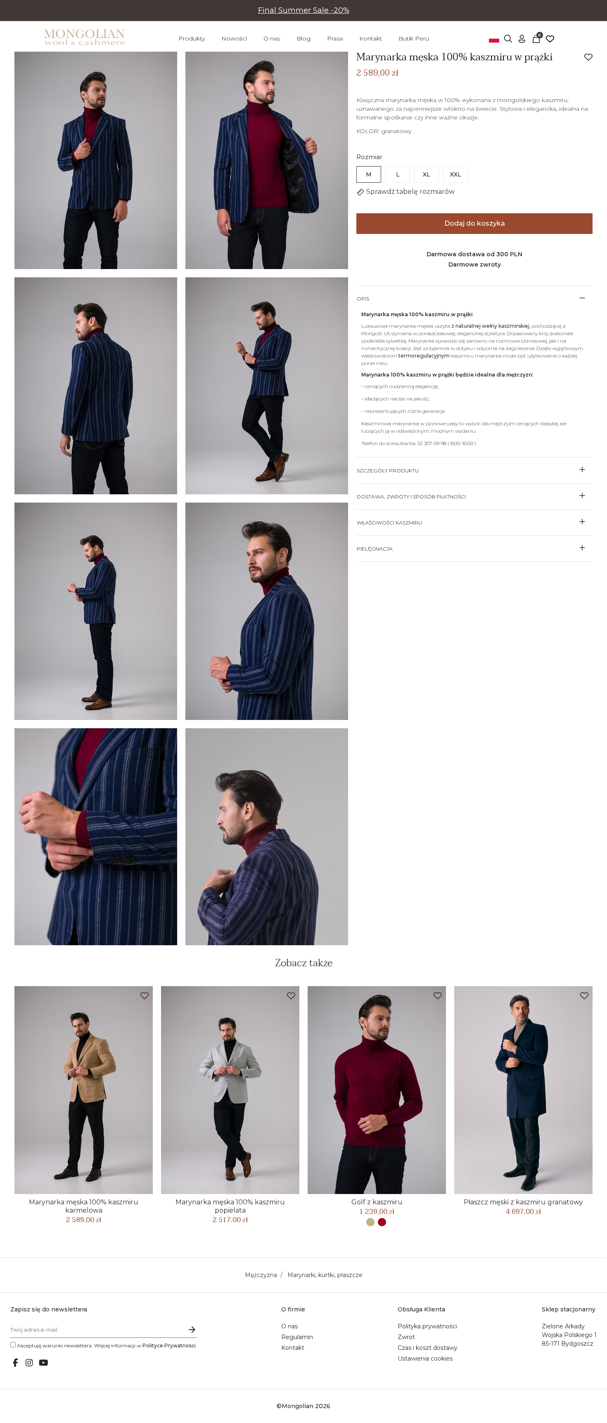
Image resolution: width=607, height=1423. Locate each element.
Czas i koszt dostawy (428, 1347)
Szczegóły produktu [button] (388, 470)
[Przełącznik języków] (494, 38)
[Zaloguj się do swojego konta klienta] (522, 38)
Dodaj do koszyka (474, 223)
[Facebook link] (15, 1363)
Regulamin (297, 1337)
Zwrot (406, 1337)
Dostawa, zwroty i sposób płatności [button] (411, 496)
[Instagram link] (29, 1363)
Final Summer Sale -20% (303, 10)
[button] (508, 38)
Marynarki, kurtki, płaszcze (325, 1275)
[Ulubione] (550, 38)
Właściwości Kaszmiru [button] (389, 523)
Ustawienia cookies (425, 1358)
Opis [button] (363, 299)
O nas (289, 1326)
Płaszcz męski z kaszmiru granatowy (523, 1202)
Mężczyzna (261, 1275)
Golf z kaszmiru (377, 1202)
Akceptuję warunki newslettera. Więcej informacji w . (106, 1345)
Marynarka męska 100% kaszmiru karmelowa (83, 1206)
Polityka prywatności (427, 1326)
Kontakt (292, 1347)
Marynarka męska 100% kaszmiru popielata (230, 1206)
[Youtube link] (43, 1363)
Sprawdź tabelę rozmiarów (410, 191)
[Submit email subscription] (192, 1329)
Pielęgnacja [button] (375, 549)
